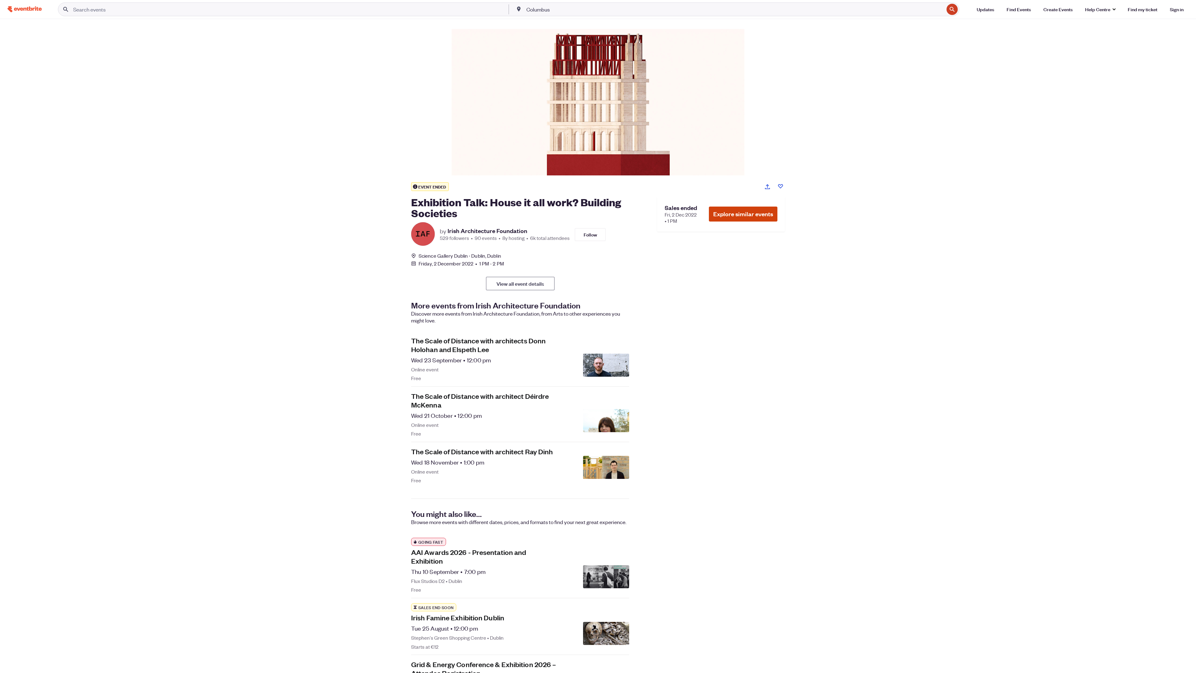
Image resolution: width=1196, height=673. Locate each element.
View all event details (520, 283)
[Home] (24, 9)
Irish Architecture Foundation (487, 231)
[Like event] (780, 186)
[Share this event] (767, 186)
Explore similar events (743, 214)
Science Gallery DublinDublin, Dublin (460, 255)
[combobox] (735, 9)
